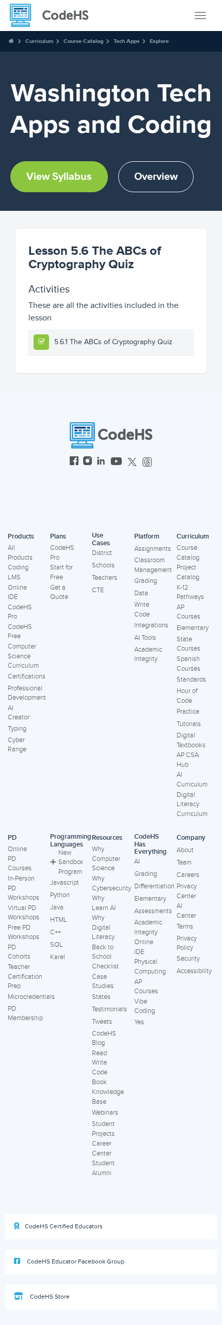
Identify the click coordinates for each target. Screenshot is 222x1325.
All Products (20, 553)
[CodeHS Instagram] (87, 462)
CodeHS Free (20, 632)
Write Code (142, 609)
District (102, 553)
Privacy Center (187, 891)
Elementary (193, 628)
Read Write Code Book (99, 1067)
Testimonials (109, 1009)
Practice (188, 711)
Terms (185, 926)
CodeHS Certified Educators (64, 1226)
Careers (188, 875)
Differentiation (154, 886)
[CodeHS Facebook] (74, 462)
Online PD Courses (19, 858)
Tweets (102, 1022)
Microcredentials (31, 997)
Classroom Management (153, 565)
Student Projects (103, 1129)
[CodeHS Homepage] (53, 15)
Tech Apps (126, 41)
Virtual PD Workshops (23, 913)
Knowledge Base (108, 1097)
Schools (103, 565)
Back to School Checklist (105, 956)
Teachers (104, 578)
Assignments (152, 549)
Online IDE (17, 592)
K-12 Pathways (190, 592)
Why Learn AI (104, 903)
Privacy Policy (187, 943)
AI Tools (145, 638)
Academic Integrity (148, 654)
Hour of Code (187, 696)
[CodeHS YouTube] (116, 462)
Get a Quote (59, 592)
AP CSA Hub (188, 760)
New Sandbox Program (70, 862)
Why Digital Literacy (103, 927)
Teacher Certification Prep (25, 976)
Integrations (151, 625)
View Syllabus (59, 177)
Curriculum (39, 41)
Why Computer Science (106, 858)
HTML (58, 920)
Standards (191, 679)
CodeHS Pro (20, 612)
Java (57, 907)
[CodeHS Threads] (147, 462)
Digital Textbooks (191, 740)
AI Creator (18, 713)
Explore (159, 41)
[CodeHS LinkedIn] (101, 462)
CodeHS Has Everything (150, 844)
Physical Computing (150, 967)
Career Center (102, 1148)
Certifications (26, 676)
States (101, 997)
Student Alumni (103, 1168)
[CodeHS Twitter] (132, 462)
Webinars (105, 1112)
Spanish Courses (188, 664)
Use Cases (101, 539)
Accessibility (194, 971)
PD (12, 837)
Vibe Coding (144, 1006)
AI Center (186, 911)
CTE (98, 590)
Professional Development (27, 693)
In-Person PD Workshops (23, 888)
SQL (56, 945)
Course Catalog (83, 41)
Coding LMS (18, 572)
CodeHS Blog (104, 1038)
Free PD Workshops (23, 932)
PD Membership (25, 1014)
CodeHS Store (49, 1297)
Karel (57, 957)
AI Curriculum (192, 780)
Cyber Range (17, 745)
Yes (139, 1022)
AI (137, 861)
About (185, 850)
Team (184, 862)
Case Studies (103, 982)
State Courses (188, 644)
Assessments (153, 911)
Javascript (64, 883)
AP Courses (188, 612)
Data (141, 593)
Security (188, 958)
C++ (55, 932)
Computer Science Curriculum (23, 656)
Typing (17, 729)
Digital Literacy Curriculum (192, 804)
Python (60, 895)
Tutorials (189, 724)
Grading (145, 581)
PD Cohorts (19, 952)
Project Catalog (188, 572)
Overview (156, 177)
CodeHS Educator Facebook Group (74, 1262)
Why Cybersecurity (111, 883)
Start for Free (61, 572)
